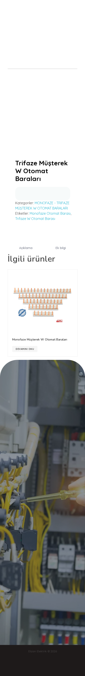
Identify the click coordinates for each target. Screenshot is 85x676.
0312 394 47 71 (54, 35)
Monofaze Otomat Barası (50, 213)
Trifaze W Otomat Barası (35, 218)
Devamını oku (25, 348)
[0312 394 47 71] (54, 30)
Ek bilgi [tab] (61, 248)
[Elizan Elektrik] (18, 6)
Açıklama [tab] (25, 248)
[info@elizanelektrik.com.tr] (25, 30)
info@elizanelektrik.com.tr (25, 35)
